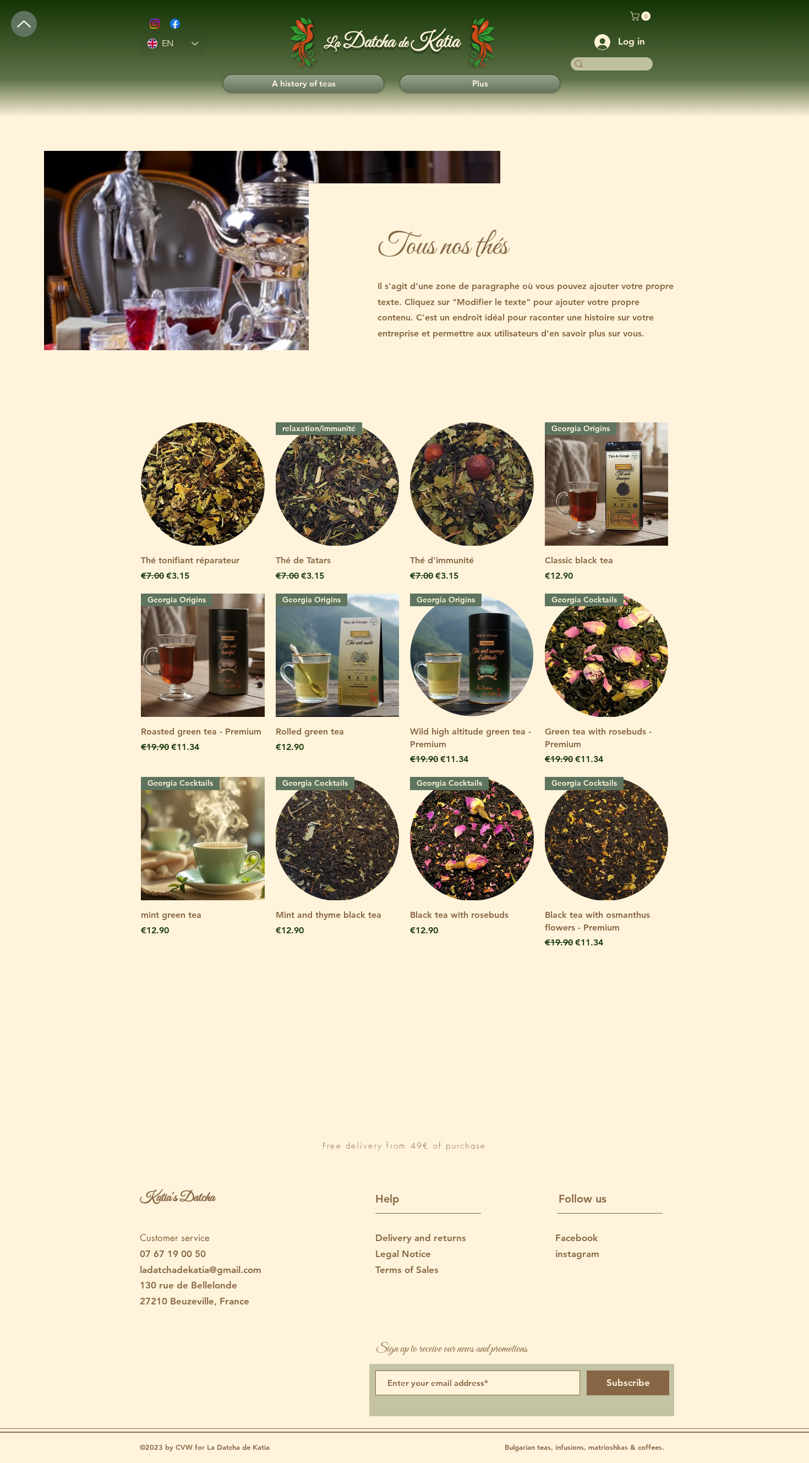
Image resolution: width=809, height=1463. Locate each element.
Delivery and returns (420, 1237)
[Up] (24, 24)
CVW (185, 1447)
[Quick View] (203, 484)
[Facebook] (175, 23)
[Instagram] (154, 23)
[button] (641, 16)
